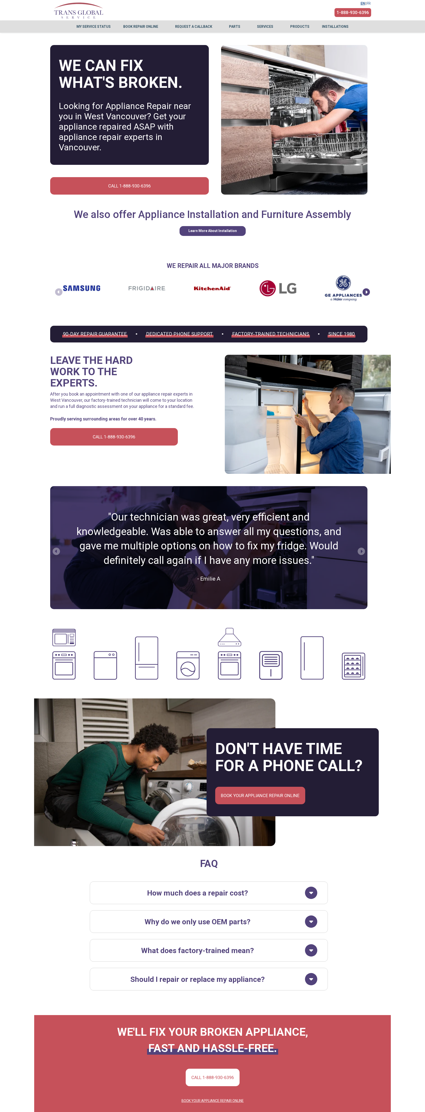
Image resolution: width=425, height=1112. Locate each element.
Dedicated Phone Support (179, 334)
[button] (366, 292)
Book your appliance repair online (260, 795)
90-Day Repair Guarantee (95, 334)
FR (369, 3)
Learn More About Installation (212, 231)
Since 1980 (341, 334)
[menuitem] (93, 26)
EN (363, 3)
